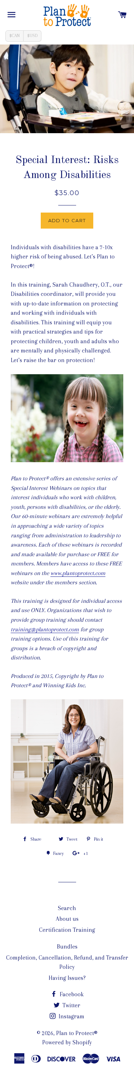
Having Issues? (67, 978)
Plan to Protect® (77, 1033)
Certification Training (67, 929)
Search (67, 908)
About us (67, 918)
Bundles (67, 946)
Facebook (71, 994)
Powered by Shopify (67, 1042)
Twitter (70, 1005)
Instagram (70, 1016)
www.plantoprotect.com (77, 573)
